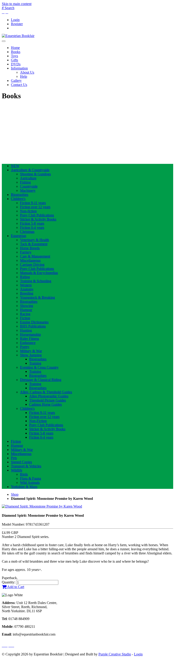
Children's (18, 199)
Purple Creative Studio (114, 654)
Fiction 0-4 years (32, 227)
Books (15, 52)
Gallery (16, 80)
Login (15, 20)
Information (19, 68)
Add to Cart (15, 587)
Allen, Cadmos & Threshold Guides (46, 392)
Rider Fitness (29, 339)
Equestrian (18, 236)
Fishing (25, 182)
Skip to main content (16, 4)
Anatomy (26, 289)
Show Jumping (31, 355)
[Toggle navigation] (3, 41)
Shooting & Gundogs (35, 174)
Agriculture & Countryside (30, 170)
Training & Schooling (35, 281)
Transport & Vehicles (26, 466)
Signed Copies (21, 462)
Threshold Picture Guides (47, 400)
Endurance (28, 343)
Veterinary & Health (34, 240)
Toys (14, 56)
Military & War (31, 351)
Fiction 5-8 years (32, 223)
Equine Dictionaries (34, 322)
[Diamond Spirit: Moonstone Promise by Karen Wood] (42, 506)
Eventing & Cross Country (39, 367)
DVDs (16, 64)
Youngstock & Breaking (37, 297)
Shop (14, 494)
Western (26, 285)
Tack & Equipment (33, 244)
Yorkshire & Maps (24, 487)
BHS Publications (33, 326)
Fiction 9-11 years (33, 203)
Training (35, 363)
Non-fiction (28, 211)
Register (17, 24)
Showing (26, 306)
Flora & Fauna (30, 478)
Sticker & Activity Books (38, 219)
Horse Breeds (30, 248)
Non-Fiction (38, 421)
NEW (15, 166)
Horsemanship (30, 334)
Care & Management (35, 256)
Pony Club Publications (37, 215)
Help (23, 76)
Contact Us (19, 85)
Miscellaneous (30, 260)
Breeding (26, 293)
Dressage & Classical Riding (40, 380)
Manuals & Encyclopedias (39, 273)
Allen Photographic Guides (48, 396)
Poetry (24, 347)
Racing (25, 314)
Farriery (25, 252)
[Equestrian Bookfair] (18, 36)
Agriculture (28, 178)
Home (15, 48)
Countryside (29, 186)
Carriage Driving (32, 264)
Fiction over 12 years (35, 207)
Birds (24, 474)
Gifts (14, 60)
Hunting (26, 330)
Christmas (27, 232)
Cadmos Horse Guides (45, 404)
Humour (26, 310)
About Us (27, 72)
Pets (14, 458)
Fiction (25, 318)
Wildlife (16, 470)
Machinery (28, 190)
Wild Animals (30, 482)
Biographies (19, 195)
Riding (25, 277)
